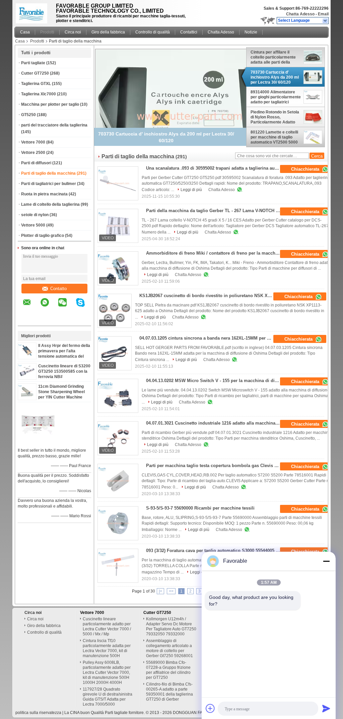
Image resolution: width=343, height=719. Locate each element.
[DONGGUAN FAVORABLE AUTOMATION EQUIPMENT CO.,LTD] (325, 21)
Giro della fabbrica (108, 32)
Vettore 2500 (33, 152)
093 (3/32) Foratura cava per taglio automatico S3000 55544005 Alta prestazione (215, 550)
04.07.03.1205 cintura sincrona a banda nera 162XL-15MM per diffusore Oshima (208, 338)
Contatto (58, 288)
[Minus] (326, 561)
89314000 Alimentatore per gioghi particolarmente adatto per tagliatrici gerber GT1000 (276, 97)
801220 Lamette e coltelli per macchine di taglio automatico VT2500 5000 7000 (274, 137)
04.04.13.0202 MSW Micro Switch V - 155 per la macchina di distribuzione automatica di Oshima (215, 380)
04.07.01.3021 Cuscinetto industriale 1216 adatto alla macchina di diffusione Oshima (215, 423)
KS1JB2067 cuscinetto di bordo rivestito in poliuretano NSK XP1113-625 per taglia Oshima (208, 295)
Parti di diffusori (36, 163)
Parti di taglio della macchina (48, 173)
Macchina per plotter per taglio (50, 104)
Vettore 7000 (33, 142)
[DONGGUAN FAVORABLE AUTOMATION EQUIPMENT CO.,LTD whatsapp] (49, 307)
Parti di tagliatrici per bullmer (48, 183)
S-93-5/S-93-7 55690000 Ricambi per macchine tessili (200, 508)
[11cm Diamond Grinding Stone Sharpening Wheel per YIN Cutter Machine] (27, 396)
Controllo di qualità (152, 32)
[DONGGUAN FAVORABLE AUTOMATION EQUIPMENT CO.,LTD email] (31, 307)
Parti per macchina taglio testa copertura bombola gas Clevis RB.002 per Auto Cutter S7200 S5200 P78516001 (215, 465)
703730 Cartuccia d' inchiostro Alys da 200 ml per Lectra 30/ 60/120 (275, 77)
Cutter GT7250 (35, 73)
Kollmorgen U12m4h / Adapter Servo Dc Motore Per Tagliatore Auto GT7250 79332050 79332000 (171, 626)
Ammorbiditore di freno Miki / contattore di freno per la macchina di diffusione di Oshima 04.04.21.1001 (215, 253)
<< (171, 591)
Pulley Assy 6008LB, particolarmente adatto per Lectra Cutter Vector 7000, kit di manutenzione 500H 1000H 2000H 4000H (107, 672)
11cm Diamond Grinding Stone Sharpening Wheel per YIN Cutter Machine (61, 391)
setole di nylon (35, 214)
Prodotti (47, 32)
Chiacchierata (306, 169)
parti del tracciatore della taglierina (54, 125)
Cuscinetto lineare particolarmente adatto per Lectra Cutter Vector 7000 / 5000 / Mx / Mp (107, 626)
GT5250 (28, 114)
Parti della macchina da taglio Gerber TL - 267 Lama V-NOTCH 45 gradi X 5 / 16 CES (215, 210)
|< (160, 591)
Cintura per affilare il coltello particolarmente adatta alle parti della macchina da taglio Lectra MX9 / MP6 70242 (275, 57)
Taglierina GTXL (36, 83)
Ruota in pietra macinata (44, 194)
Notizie (251, 32)
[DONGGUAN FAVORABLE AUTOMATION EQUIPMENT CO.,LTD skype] (84, 307)
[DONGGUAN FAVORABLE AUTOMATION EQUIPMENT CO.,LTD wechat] (66, 307)
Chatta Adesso (300, 14)
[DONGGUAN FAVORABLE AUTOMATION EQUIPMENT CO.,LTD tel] (27, 320)
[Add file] (210, 708)
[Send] (326, 708)
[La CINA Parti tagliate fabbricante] (33, 11)
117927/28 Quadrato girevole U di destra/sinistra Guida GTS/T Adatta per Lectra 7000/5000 (107, 697)
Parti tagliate (33, 63)
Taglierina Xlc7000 (38, 94)
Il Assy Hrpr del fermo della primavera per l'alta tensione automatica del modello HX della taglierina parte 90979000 (64, 356)
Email (323, 14)
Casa (25, 32)
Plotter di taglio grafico (42, 235)
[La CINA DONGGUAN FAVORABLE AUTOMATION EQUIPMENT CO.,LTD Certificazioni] (38, 441)
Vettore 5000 (33, 225)
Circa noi (73, 32)
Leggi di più (191, 189)
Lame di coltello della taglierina (50, 204)
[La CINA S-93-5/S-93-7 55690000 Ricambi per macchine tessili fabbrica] (117, 523)
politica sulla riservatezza (38, 712)
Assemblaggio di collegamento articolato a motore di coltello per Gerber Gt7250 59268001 (169, 648)
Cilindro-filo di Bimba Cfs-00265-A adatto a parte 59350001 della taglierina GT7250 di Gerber (169, 692)
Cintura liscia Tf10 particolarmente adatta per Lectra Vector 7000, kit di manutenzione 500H (107, 648)
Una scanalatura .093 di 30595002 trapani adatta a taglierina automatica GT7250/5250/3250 (215, 168)
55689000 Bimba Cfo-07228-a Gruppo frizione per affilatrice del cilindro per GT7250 (168, 670)
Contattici (188, 32)
